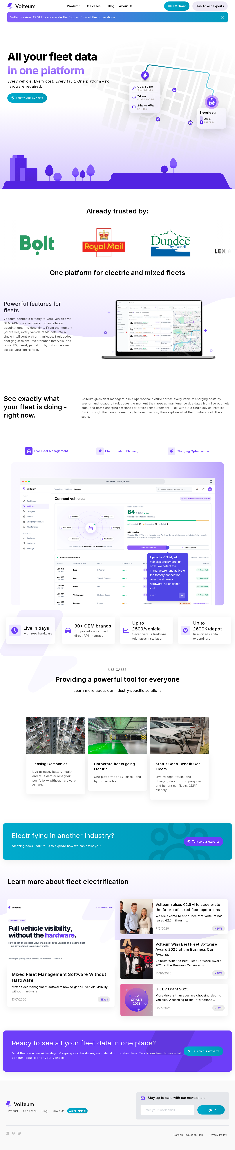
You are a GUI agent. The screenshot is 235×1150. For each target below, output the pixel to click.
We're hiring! (77, 1110)
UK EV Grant (177, 6)
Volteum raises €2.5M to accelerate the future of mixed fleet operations (62, 17)
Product (13, 1110)
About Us (125, 6)
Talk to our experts (210, 6)
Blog (111, 6)
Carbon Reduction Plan (188, 1134)
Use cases (30, 1110)
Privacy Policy (218, 1134)
